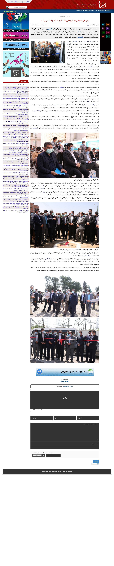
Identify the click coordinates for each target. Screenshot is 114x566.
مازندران (45, 191)
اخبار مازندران (65, 381)
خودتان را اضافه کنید (68, 386)
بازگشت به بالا (95, 464)
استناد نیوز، (87, 41)
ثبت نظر (96, 461)
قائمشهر (49, 29)
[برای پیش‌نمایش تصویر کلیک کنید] (48, 52)
